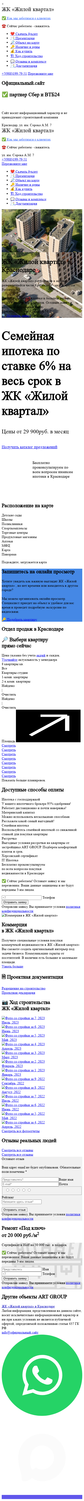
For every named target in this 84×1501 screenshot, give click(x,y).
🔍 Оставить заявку (16, 315)
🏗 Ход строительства (26, 56)
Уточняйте (9, 660)
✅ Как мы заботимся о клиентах (26, 18)
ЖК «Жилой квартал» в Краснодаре (28, 1306)
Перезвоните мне (40, 73)
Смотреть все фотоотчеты (21, 1131)
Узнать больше (12, 966)
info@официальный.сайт (20, 1332)
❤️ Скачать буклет (24, 34)
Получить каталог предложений (29, 447)
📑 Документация (23, 66)
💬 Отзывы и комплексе (28, 61)
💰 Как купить (21, 51)
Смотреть (9, 745)
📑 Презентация (22, 38)
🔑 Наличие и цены (25, 47)
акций (40, 655)
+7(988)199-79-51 (14, 73)
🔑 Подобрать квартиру (19, 619)
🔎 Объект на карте (24, 42)
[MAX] (42, 1497)
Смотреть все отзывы (17, 1150)
